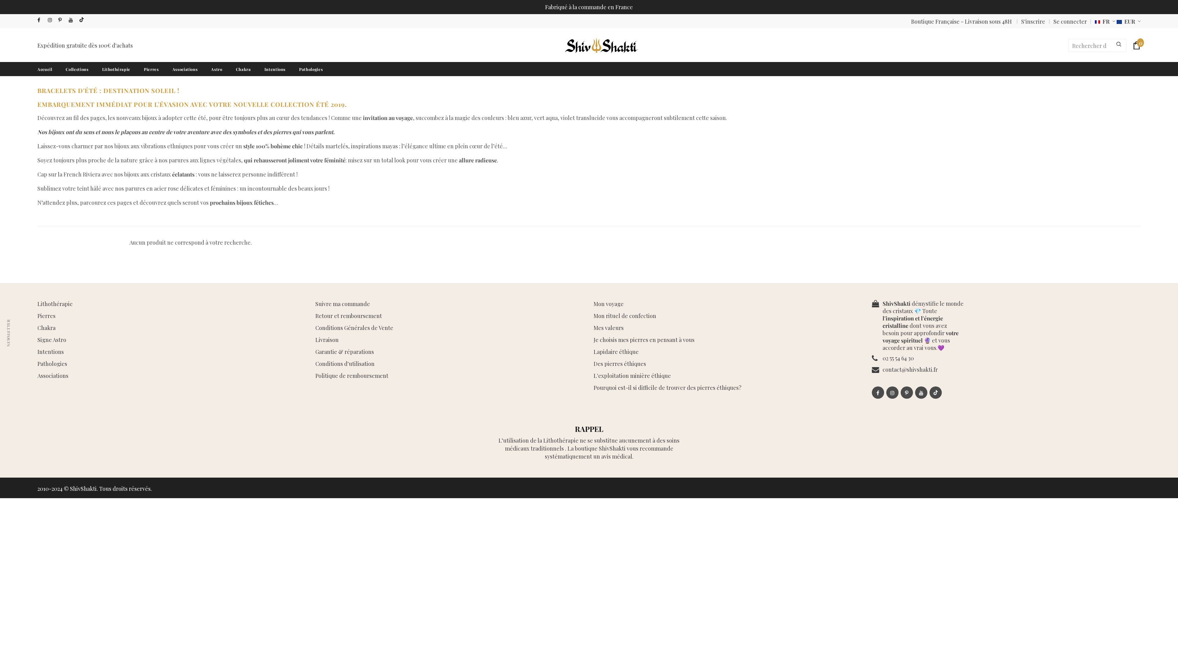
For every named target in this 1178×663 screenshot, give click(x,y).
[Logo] (600, 45)
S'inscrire (1033, 21)
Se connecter (1070, 21)
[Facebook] (41, 20)
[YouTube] (72, 20)
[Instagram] (52, 20)
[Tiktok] (83, 20)
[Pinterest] (62, 20)
